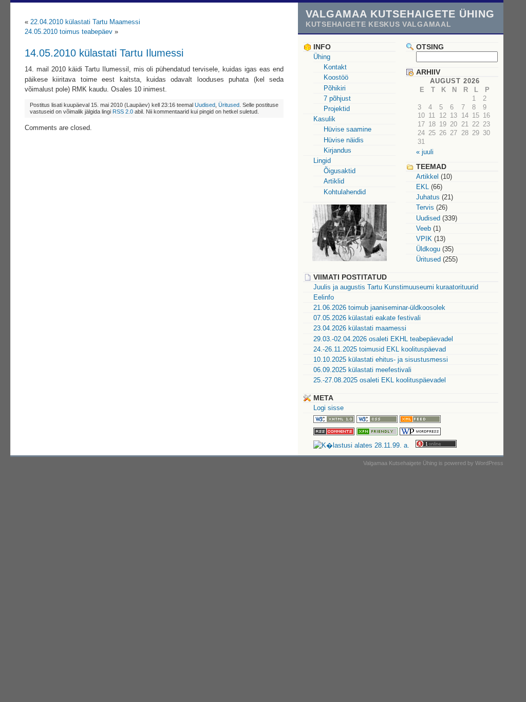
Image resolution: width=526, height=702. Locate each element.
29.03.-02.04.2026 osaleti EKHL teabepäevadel (383, 339)
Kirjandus (337, 150)
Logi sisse (328, 408)
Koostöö (336, 77)
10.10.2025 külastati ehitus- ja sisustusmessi (380, 359)
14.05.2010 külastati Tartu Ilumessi (104, 53)
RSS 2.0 (122, 111)
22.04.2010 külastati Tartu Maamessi (85, 22)
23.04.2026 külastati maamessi (359, 328)
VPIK (424, 239)
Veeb (423, 228)
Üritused (228, 105)
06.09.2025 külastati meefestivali (362, 370)
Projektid (337, 109)
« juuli (425, 152)
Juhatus (428, 197)
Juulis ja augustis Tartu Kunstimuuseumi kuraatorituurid (395, 287)
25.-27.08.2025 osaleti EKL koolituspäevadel (379, 380)
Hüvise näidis (344, 140)
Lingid (322, 160)
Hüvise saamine (347, 129)
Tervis (425, 207)
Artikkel (427, 176)
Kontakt (335, 67)
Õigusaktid (339, 171)
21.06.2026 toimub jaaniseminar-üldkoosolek (379, 307)
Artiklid (334, 181)
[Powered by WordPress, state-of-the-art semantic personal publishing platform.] (420, 433)
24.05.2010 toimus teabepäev (68, 31)
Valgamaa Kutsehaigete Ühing (400, 14)
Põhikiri (335, 88)
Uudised (205, 105)
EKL (422, 187)
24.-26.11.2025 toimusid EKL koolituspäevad (379, 349)
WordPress (489, 463)
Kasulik (324, 119)
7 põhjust (337, 98)
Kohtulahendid (345, 192)
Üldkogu (428, 249)
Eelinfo (323, 297)
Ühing (321, 57)
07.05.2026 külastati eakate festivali (367, 318)
